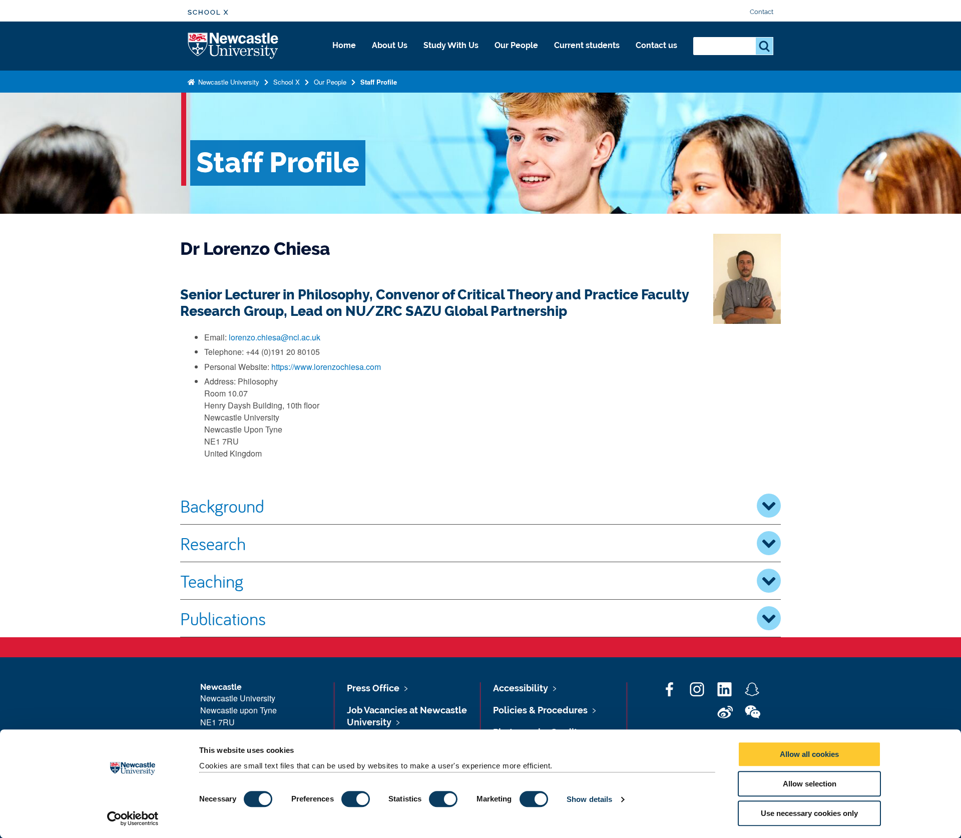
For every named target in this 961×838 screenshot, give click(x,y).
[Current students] (587, 56)
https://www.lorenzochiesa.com (326, 366)
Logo (233, 46)
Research (213, 543)
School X (208, 12)
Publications (223, 618)
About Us (389, 45)
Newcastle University (227, 82)
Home (344, 45)
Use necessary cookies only (809, 813)
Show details (589, 799)
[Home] (344, 56)
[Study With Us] (450, 56)
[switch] (355, 799)
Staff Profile (378, 82)
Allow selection (809, 783)
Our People (516, 45)
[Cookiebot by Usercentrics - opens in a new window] (133, 818)
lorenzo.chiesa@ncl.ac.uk (274, 337)
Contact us (656, 45)
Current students (587, 45)
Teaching (211, 580)
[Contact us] (656, 56)
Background (222, 505)
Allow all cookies (809, 754)
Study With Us (450, 45)
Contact (761, 12)
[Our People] (516, 56)
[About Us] (389, 56)
